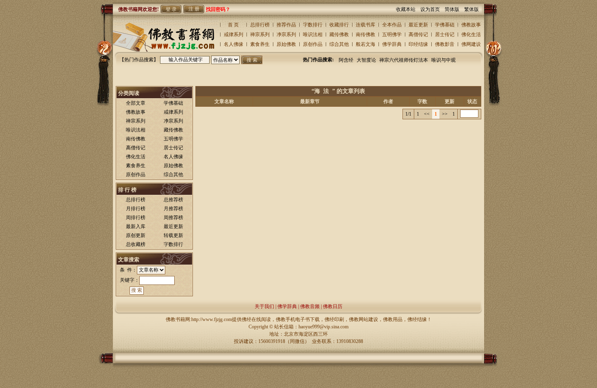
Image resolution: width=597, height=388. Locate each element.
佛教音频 (310, 306)
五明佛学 (392, 34)
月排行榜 (135, 208)
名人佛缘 (233, 44)
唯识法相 (312, 34)
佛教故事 (471, 25)
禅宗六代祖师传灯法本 (403, 60)
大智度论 (366, 60)
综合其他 (339, 44)
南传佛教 (365, 34)
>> (445, 114)
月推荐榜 (173, 208)
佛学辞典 (392, 44)
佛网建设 (471, 44)
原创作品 (312, 44)
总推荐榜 (173, 200)
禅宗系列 (260, 34)
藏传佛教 (339, 34)
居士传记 (444, 34)
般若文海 (365, 44)
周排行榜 (135, 217)
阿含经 (346, 60)
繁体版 (471, 9)
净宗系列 (286, 34)
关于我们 (264, 306)
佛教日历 (332, 306)
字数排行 (312, 25)
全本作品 (392, 25)
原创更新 (135, 235)
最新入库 (135, 226)
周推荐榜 (173, 217)
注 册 (193, 9)
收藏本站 (408, 9)
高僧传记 (418, 34)
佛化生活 (471, 34)
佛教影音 (444, 44)
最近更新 (418, 25)
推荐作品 (286, 25)
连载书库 (365, 25)
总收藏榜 (135, 244)
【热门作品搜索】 (138, 60)
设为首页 (432, 9)
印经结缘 (418, 44)
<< (427, 114)
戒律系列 (233, 34)
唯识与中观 (443, 60)
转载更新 (173, 235)
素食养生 (260, 44)
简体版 (454, 9)
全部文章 (135, 103)
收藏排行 (339, 25)
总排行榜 (260, 25)
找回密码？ (218, 9)
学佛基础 (444, 25)
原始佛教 (286, 44)
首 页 (233, 25)
